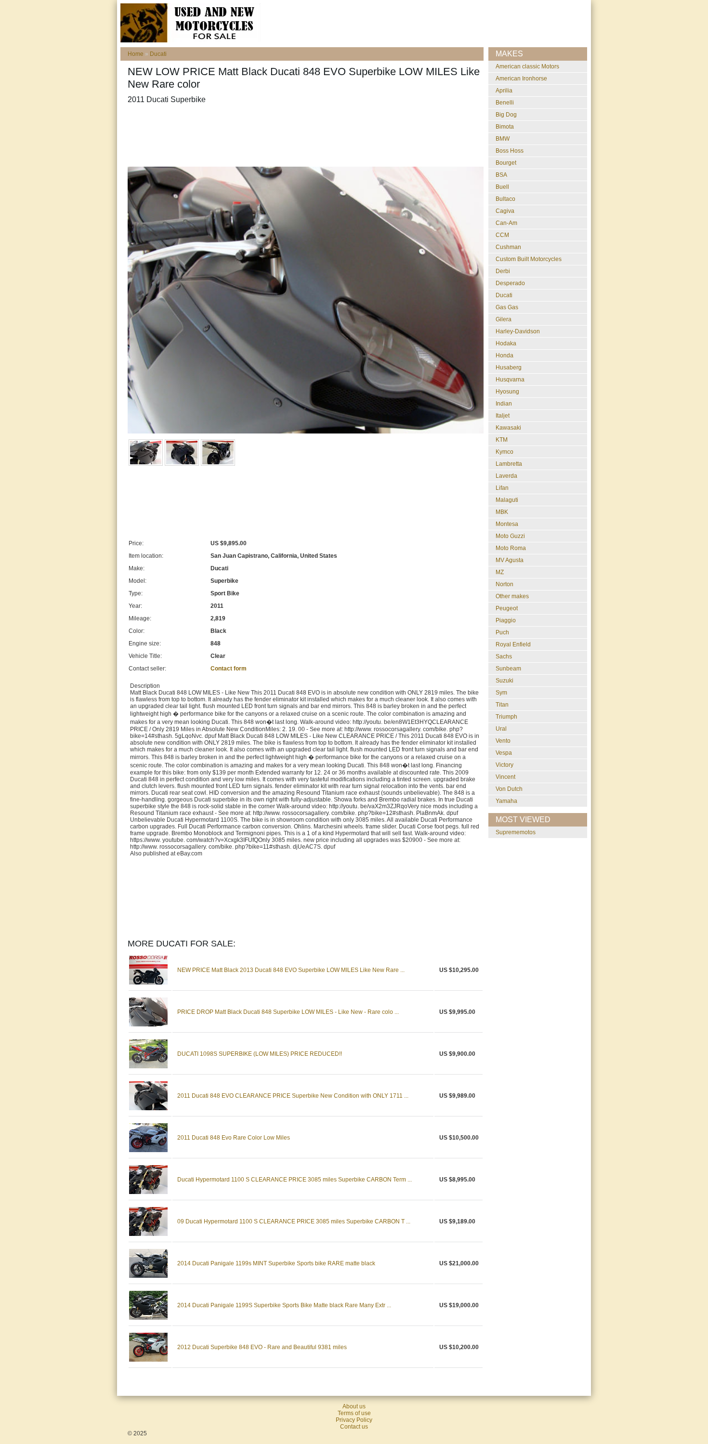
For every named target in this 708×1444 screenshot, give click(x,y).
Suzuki (504, 680)
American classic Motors (527, 66)
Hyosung (507, 391)
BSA (501, 174)
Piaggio (506, 620)
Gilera (503, 319)
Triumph (506, 716)
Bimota (505, 126)
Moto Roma (511, 548)
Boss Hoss (510, 150)
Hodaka (506, 343)
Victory (504, 764)
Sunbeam (508, 668)
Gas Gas (507, 307)
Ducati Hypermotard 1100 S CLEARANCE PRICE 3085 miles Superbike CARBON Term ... (294, 1179)
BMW (503, 138)
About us (354, 1406)
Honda (504, 355)
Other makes (512, 596)
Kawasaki (508, 427)
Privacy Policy (354, 1420)
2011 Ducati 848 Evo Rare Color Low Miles (233, 1137)
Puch (502, 632)
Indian (504, 403)
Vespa (504, 752)
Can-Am (506, 223)
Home (136, 54)
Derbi (503, 271)
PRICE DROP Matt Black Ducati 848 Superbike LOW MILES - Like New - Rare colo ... (288, 1012)
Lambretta (509, 463)
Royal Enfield (513, 644)
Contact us (354, 1426)
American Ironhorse (521, 78)
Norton (504, 584)
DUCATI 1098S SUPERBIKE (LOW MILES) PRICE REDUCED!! (259, 1053)
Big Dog (506, 114)
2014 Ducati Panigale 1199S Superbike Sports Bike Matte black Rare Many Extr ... (284, 1305)
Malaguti (507, 500)
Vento (503, 740)
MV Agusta (510, 560)
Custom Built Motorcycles (529, 259)
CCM (502, 235)
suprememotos (516, 832)
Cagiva (505, 211)
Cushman (508, 247)
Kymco (504, 451)
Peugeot (507, 608)
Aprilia (504, 90)
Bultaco (505, 199)
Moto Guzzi (510, 536)
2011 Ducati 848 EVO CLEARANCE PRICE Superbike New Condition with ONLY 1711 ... (292, 1095)
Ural (501, 728)
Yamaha (506, 801)
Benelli (505, 102)
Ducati (158, 54)
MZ (500, 572)
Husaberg (509, 367)
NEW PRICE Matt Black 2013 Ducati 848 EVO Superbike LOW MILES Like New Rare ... (291, 970)
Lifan (502, 488)
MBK (502, 512)
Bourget (506, 162)
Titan (502, 704)
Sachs (504, 656)
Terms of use (354, 1413)
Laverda (506, 476)
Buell (502, 187)
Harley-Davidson (518, 331)
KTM (502, 439)
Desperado (510, 283)
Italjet (503, 415)
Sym (501, 692)
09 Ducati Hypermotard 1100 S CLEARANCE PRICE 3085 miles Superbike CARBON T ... (293, 1221)
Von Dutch (509, 789)
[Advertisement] (303, 135)
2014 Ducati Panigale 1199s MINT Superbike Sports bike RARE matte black (276, 1263)
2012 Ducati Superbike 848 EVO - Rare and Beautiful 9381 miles (262, 1347)
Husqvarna (510, 379)
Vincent (505, 777)
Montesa (507, 524)
